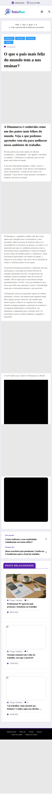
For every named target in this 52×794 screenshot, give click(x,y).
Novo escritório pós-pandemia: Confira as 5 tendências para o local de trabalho (24, 552)
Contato (31, 732)
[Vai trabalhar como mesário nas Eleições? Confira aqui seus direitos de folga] (26, 688)
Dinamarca (9, 38)
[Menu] (42, 11)
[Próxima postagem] (46, 552)
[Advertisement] (26, 97)
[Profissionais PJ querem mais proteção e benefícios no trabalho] (26, 586)
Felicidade (20, 38)
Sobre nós (22, 732)
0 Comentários (11, 47)
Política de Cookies (31, 734)
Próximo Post (9, 547)
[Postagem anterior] (46, 539)
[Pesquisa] (49, 12)
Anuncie (39, 732)
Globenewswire (11, 732)
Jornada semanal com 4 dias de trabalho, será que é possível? (21, 656)
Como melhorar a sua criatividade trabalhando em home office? (21, 540)
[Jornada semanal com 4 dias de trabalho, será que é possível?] (26, 637)
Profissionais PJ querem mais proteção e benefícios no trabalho (22, 605)
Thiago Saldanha (16, 600)
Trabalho (8, 42)
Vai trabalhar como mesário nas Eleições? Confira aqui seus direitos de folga (24, 707)
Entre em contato (17, 734)
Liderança (31, 38)
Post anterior (9, 535)
